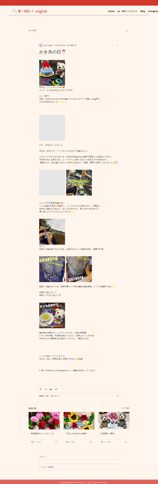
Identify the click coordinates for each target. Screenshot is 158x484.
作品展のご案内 (107, 433)
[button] (127, 30)
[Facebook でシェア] (40, 389)
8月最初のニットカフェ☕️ (42, 433)
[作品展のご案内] (113, 420)
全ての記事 (32, 30)
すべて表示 (126, 408)
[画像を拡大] (52, 73)
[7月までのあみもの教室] (79, 420)
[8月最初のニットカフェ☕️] (44, 420)
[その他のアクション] (117, 45)
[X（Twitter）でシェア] (45, 389)
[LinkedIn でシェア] (51, 389)
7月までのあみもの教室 (76, 433)
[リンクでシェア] (56, 389)
